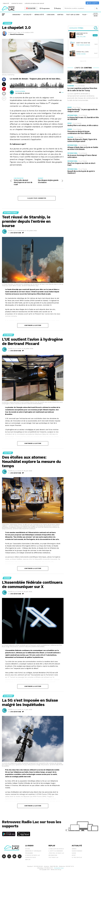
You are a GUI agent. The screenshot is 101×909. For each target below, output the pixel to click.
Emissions (16, 14)
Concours (50, 14)
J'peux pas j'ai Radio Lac (56, 853)
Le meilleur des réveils (56, 848)
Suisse (74, 853)
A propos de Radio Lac (32, 855)
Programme (45, 8)
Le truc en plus (77, 857)
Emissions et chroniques (33, 851)
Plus (84, 14)
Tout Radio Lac (53, 857)
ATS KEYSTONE (15, 233)
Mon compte (93, 3)
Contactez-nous (16, 3)
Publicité (6, 3)
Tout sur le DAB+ (73, 14)
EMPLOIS (27, 859)
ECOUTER (32, 8)
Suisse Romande (77, 851)
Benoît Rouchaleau (17, 34)
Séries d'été (39, 14)
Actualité (27, 14)
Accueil (27, 848)
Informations (53, 855)
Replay (58, 8)
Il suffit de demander (56, 851)
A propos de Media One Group (34, 3)
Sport (74, 855)
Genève (74, 848)
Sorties (60, 14)
